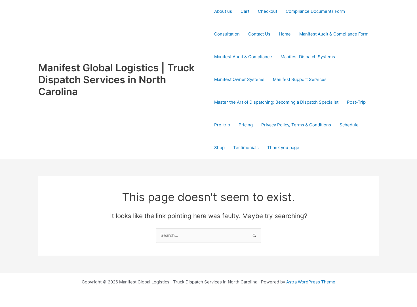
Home (285, 34)
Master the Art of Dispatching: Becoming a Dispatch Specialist (276, 102)
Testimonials (246, 147)
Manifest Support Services (300, 79)
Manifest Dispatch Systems (308, 56)
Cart (245, 11)
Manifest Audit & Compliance (243, 56)
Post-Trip (356, 102)
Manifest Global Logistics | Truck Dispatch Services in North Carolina (116, 79)
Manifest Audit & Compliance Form (333, 34)
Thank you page (283, 147)
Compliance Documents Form (315, 11)
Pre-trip (222, 125)
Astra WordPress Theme (310, 282)
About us (223, 11)
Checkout (267, 11)
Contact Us (259, 34)
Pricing (246, 125)
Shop (219, 147)
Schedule (349, 125)
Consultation (227, 34)
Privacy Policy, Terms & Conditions (296, 125)
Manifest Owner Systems (239, 79)
